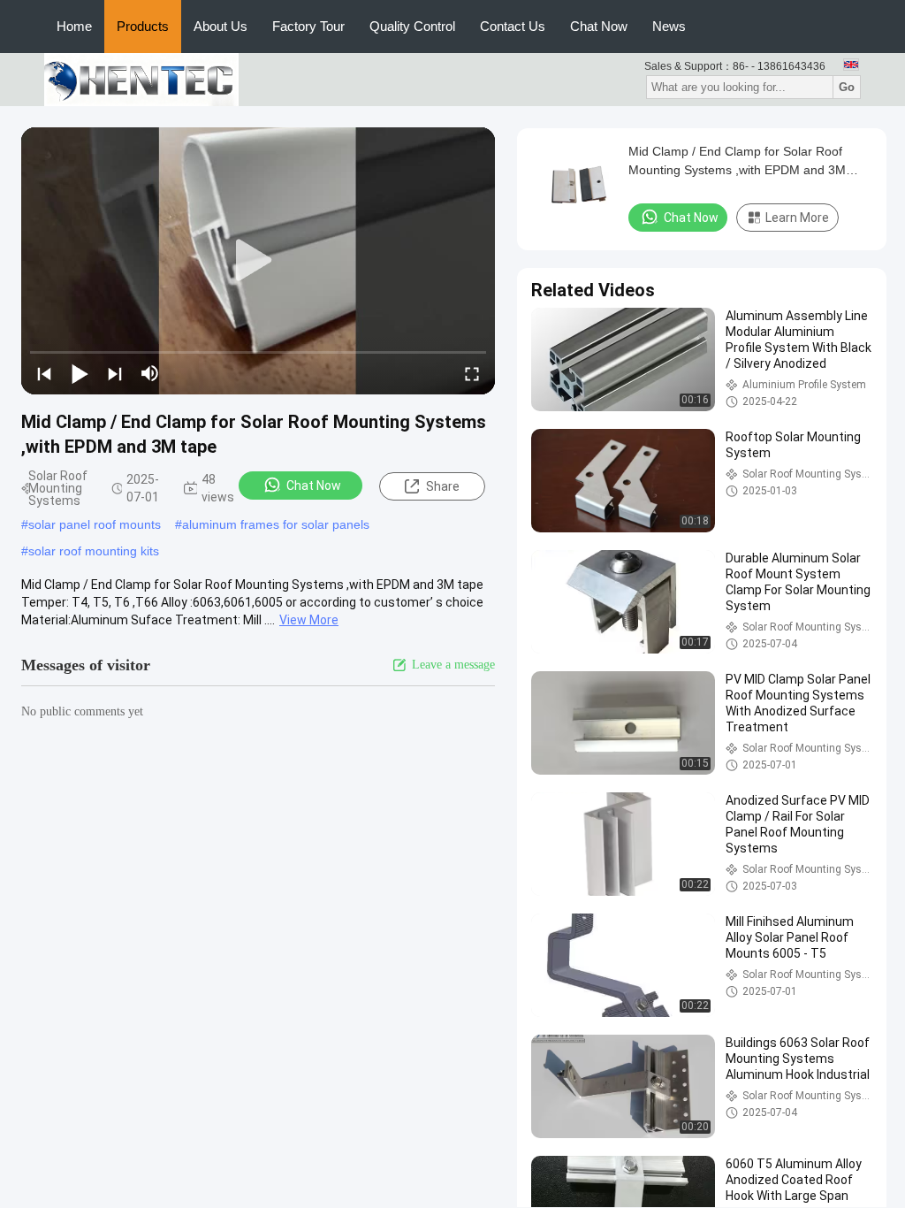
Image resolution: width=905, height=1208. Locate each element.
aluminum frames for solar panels (275, 524)
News (669, 26)
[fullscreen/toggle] (472, 373)
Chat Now (598, 26)
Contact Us (512, 26)
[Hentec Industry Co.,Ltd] (141, 79)
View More (308, 620)
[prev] (44, 373)
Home (74, 26)
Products (143, 26)
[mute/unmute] (150, 373)
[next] (115, 373)
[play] (258, 261)
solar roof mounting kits (93, 551)
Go (847, 87)
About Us (220, 26)
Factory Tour (308, 26)
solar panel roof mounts (94, 524)
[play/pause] (79, 373)
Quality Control (412, 26)
